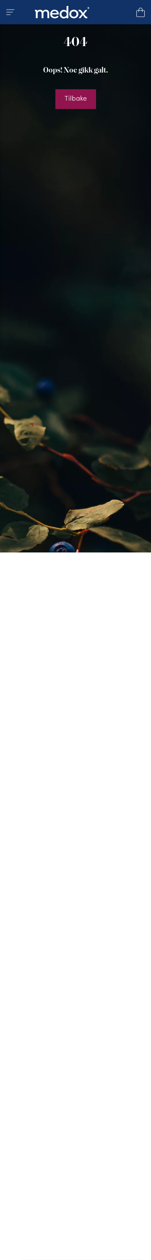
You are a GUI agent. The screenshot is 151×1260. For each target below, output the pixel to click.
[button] (10, 12)
